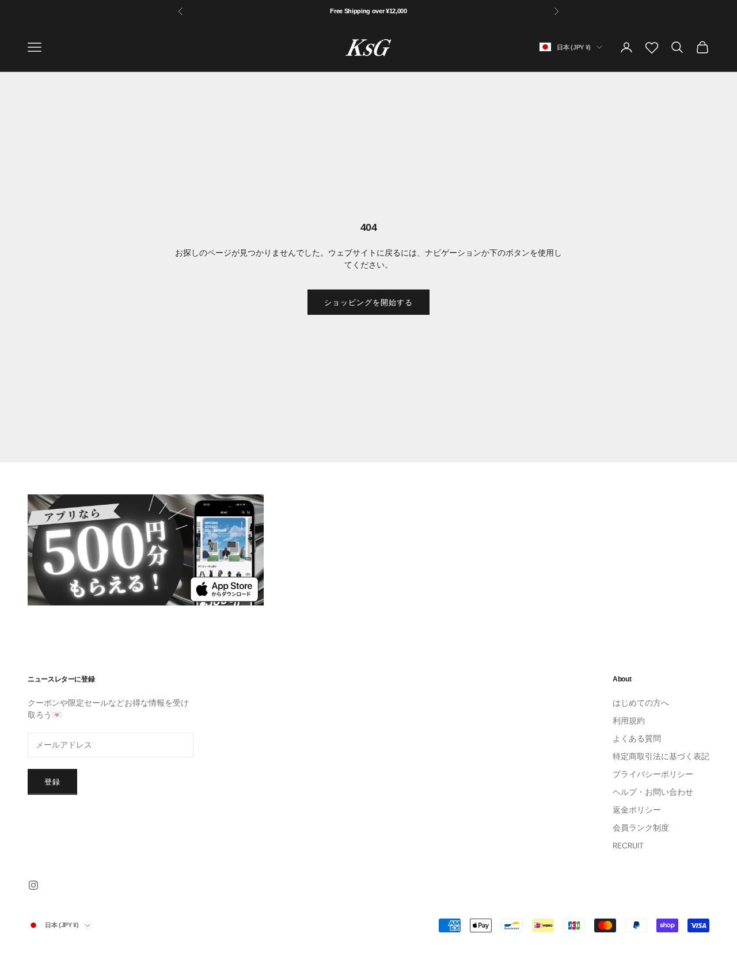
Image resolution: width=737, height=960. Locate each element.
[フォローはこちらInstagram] (33, 885)
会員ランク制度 (641, 827)
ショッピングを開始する (368, 302)
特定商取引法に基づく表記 (661, 756)
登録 (52, 782)
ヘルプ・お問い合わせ (653, 792)
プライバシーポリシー (653, 774)
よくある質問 (637, 738)
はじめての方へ (641, 703)
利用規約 (629, 720)
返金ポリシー (637, 810)
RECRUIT (628, 845)
